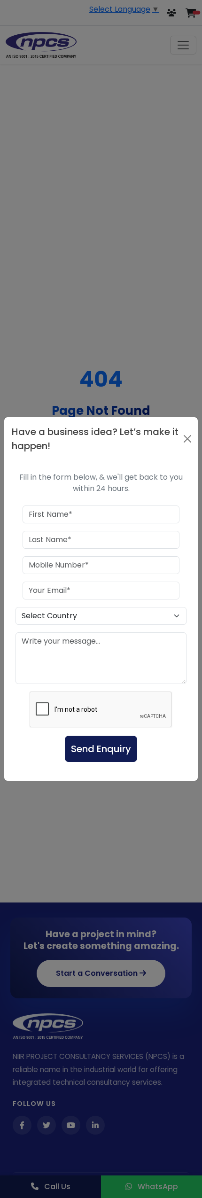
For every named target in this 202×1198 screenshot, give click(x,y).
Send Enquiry (101, 748)
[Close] (187, 438)
